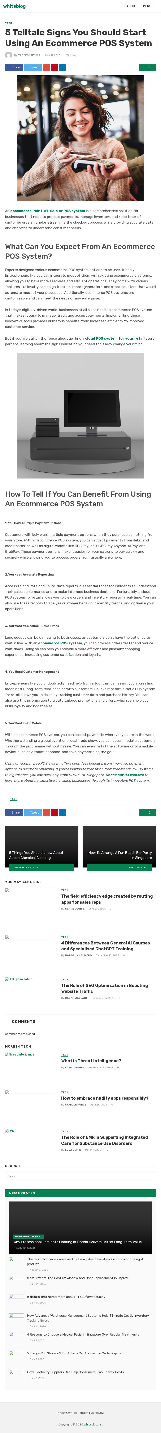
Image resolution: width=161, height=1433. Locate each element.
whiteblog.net (93, 1424)
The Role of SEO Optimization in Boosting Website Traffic (104, 988)
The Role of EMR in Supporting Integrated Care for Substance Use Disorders (104, 1140)
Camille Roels (75, 1104)
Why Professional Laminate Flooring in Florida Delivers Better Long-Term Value (77, 1242)
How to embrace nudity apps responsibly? (104, 1098)
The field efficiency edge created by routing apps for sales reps (107, 899)
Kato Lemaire (74, 1067)
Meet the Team (92, 1413)
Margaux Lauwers (78, 955)
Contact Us (67, 1413)
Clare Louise (74, 908)
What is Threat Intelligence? (91, 1060)
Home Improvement (28, 1236)
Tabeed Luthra (29, 55)
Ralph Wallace (76, 998)
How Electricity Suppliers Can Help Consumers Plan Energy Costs (75, 1372)
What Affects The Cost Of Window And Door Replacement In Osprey (77, 1278)
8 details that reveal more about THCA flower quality (66, 1297)
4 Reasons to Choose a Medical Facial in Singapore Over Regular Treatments (83, 1334)
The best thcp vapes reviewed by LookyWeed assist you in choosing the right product (85, 1261)
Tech (8, 23)
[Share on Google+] (46, 67)
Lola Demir (73, 1149)
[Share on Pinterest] (54, 67)
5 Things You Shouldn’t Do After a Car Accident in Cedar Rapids (74, 1353)
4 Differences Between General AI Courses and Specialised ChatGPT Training (105, 945)
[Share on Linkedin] (62, 67)
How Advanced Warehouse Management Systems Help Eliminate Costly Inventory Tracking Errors (88, 1318)
